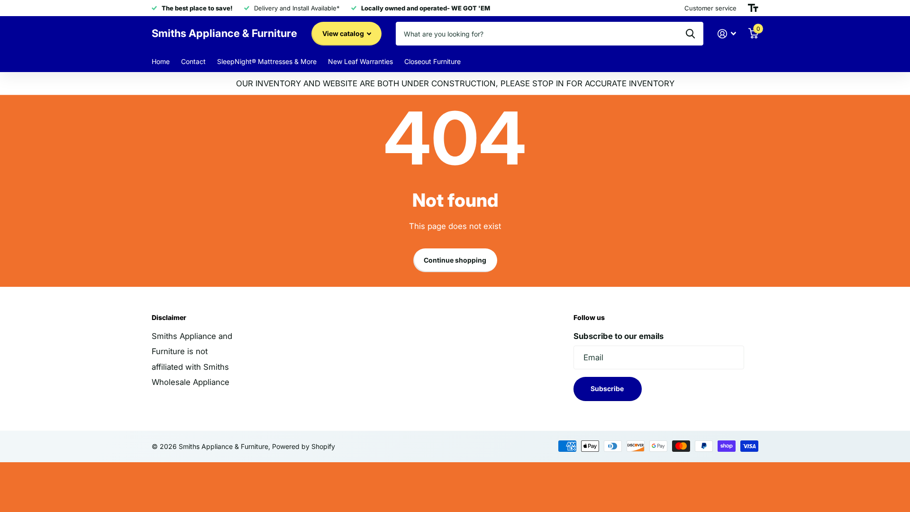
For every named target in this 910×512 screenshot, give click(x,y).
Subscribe (608, 388)
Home (161, 61)
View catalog (343, 33)
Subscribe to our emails (618, 336)
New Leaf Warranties (360, 61)
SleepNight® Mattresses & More (267, 61)
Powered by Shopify (303, 446)
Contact (193, 61)
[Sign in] (727, 34)
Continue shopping (455, 260)
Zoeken (690, 34)
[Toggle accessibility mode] (753, 8)
